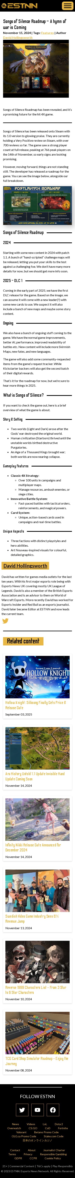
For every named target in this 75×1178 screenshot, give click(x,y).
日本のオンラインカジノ (37, 1140)
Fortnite (63, 1128)
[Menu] (67, 6)
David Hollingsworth (17, 37)
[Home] (19, 5)
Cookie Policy (53, 1158)
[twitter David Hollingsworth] (5, 620)
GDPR (18, 1158)
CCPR (33, 1158)
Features (47, 33)
